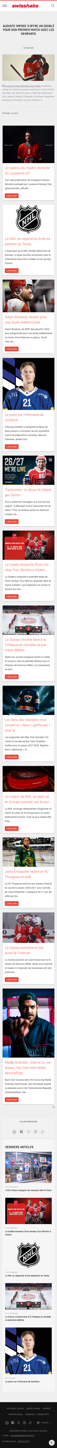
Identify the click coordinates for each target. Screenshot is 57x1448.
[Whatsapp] (14, 1132)
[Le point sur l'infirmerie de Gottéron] (28, 1350)
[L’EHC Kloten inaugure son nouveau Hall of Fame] (28, 1167)
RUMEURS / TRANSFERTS (37, 1414)
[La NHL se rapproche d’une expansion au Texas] (28, 1255)
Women (46, 1408)
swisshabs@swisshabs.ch (22, 1435)
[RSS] (42, 1132)
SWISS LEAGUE (33, 1408)
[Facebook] (21, 1132)
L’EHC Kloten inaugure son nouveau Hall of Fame (28, 1190)
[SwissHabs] (25, 5)
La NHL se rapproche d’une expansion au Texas (27, 1275)
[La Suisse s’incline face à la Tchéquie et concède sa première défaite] (28, 1296)
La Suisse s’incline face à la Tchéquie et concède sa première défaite (28, 1318)
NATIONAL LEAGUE (15, 1408)
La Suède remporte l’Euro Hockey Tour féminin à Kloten (28, 1233)
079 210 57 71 (24, 1441)
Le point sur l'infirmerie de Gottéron (22, 1381)
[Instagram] (35, 1132)
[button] (4, 6)
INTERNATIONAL (15, 1414)
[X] (28, 1132)
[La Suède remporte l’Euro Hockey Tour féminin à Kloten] (28, 1210)
